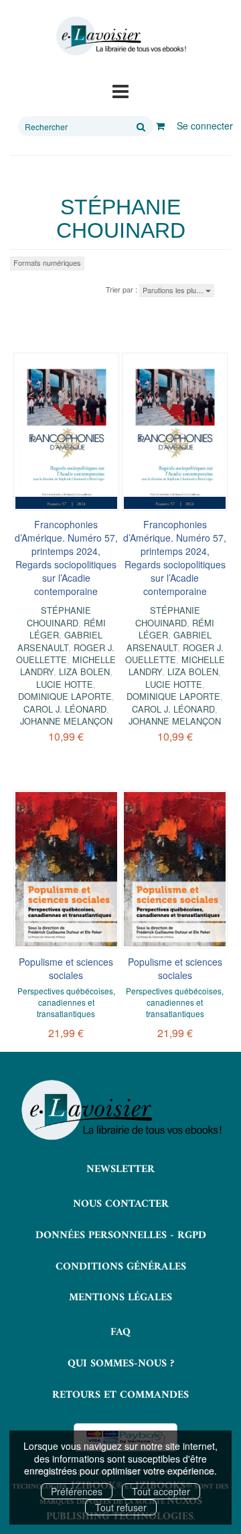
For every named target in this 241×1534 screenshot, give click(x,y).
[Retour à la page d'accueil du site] (120, 36)
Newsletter (120, 1169)
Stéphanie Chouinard (59, 616)
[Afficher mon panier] (160, 125)
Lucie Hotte (64, 684)
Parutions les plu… (174, 289)
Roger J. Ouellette (65, 653)
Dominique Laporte (65, 696)
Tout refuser (121, 1507)
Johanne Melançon (66, 721)
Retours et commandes (120, 1395)
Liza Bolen (84, 671)
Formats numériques (47, 262)
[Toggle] (120, 90)
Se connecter (205, 125)
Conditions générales (121, 1267)
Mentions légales (120, 1297)
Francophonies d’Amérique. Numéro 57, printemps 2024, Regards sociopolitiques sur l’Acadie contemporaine (66, 558)
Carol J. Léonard (64, 709)
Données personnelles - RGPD (120, 1235)
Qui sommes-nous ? (121, 1363)
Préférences (76, 1491)
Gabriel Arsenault (59, 640)
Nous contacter (121, 1204)
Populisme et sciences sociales (66, 968)
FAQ (120, 1332)
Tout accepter (161, 1491)
